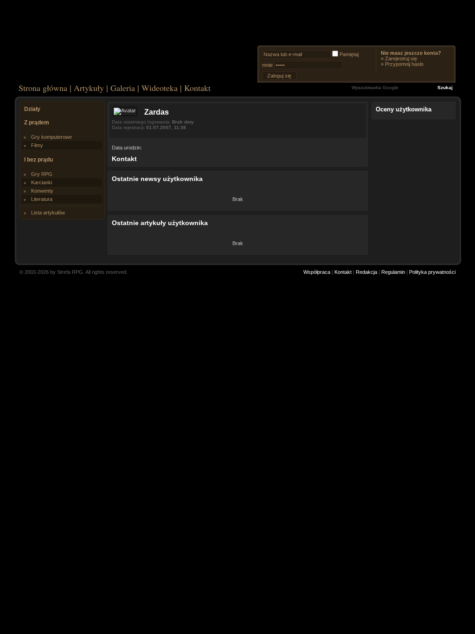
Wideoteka (159, 87)
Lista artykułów (48, 212)
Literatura (41, 199)
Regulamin (393, 272)
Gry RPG (41, 174)
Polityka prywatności (432, 272)
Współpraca (316, 272)
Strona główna (43, 87)
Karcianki (41, 182)
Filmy (37, 145)
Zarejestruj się (401, 58)
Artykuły (89, 87)
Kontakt (197, 87)
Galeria (122, 87)
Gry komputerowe (51, 137)
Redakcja (366, 272)
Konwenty (42, 191)
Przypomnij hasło (404, 64)
